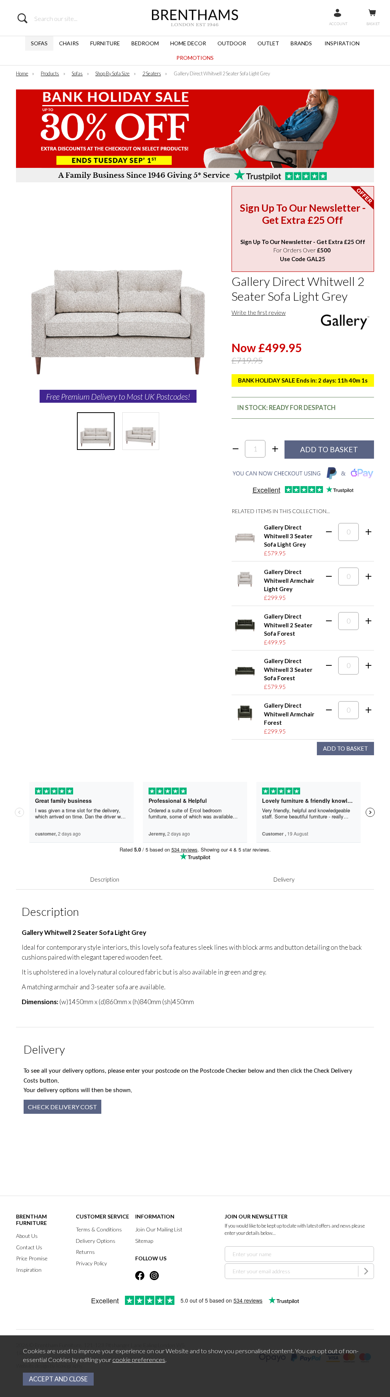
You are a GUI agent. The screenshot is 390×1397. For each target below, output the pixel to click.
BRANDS (301, 43)
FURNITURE (105, 43)
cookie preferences (138, 1360)
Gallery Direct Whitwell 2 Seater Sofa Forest (288, 625)
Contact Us (29, 1247)
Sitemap (144, 1241)
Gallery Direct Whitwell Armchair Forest (289, 714)
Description (104, 879)
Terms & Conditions (99, 1229)
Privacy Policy (91, 1263)
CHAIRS (69, 43)
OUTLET (268, 43)
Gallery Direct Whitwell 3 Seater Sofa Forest (288, 669)
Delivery (283, 879)
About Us (27, 1236)
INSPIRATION (342, 43)
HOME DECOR (188, 43)
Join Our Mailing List (158, 1229)
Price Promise (32, 1258)
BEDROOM (145, 43)
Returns (85, 1252)
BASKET (373, 23)
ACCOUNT (338, 23)
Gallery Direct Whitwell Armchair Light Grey (289, 580)
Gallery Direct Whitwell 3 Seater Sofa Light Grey (288, 536)
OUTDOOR (231, 43)
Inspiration (29, 1269)
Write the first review (259, 312)
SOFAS (39, 43)
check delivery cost (62, 1106)
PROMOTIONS (195, 57)
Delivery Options (95, 1241)
